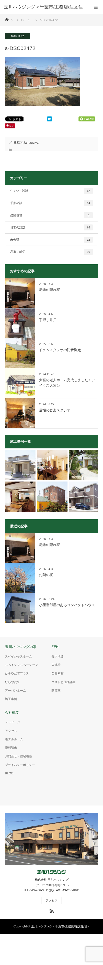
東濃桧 (56, 665)
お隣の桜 (46, 575)
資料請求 (11, 748)
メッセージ (12, 722)
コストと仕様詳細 (64, 682)
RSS (51, 910)
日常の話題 (50, 227)
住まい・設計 (50, 191)
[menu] (96, 7)
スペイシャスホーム (18, 656)
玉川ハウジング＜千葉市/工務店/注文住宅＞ (60, 926)
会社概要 (12, 712)
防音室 (56, 690)
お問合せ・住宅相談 (18, 756)
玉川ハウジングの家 (20, 647)
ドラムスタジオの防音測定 (60, 350)
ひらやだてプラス (17, 673)
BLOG (20, 20)
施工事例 (11, 699)
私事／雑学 (50, 252)
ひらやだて (12, 682)
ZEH (55, 647)
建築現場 (49, 215)
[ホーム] (6, 18)
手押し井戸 (47, 320)
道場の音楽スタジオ (54, 410)
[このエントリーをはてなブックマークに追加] (49, 120)
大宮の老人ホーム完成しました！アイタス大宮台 (67, 382)
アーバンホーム (15, 690)
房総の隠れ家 (49, 290)
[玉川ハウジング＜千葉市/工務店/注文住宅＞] (52, 872)
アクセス (11, 731)
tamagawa (31, 142)
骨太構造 (58, 656)
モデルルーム (14, 739)
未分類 (50, 239)
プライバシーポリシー (20, 765)
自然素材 (58, 673)
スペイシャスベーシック (21, 665)
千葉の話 (50, 203)
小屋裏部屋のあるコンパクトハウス (67, 605)
